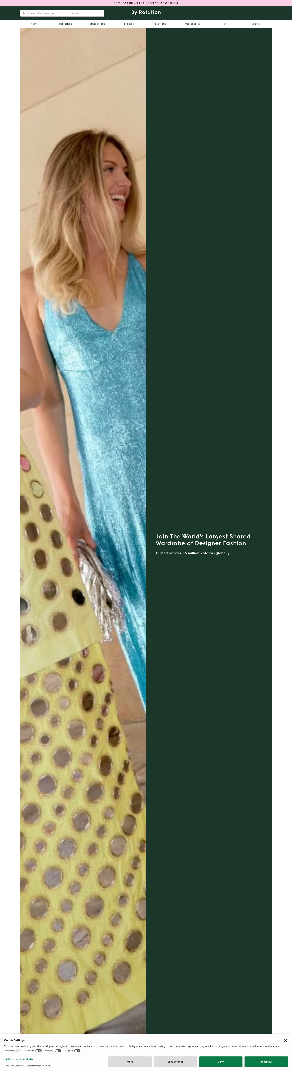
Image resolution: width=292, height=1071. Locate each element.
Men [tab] (224, 24)
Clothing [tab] (161, 24)
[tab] (35, 24)
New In (35, 24)
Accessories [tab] (192, 24)
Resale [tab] (256, 24)
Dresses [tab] (129, 24)
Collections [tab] (97, 24)
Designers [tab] (65, 24)
